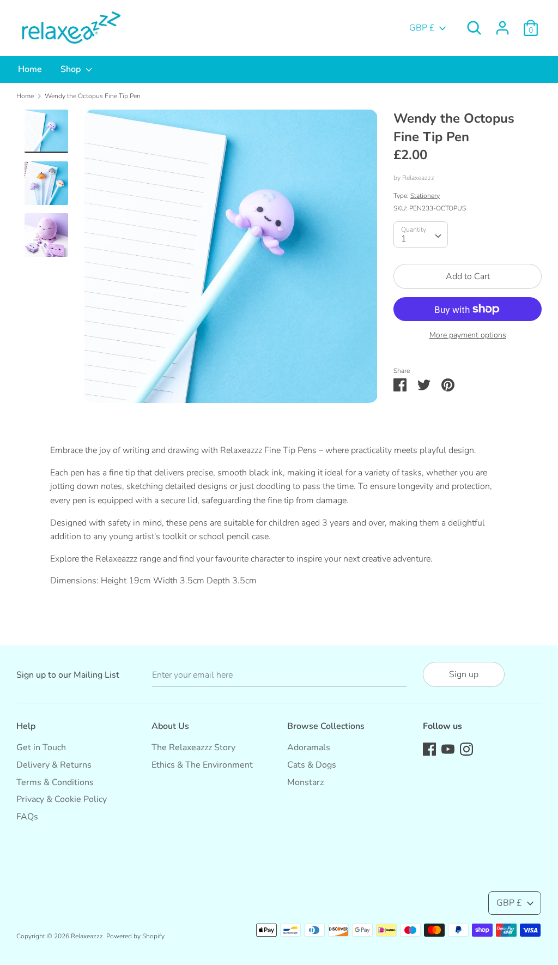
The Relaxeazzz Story (193, 747)
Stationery (425, 195)
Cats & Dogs (311, 765)
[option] (231, 260)
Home (30, 69)
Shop (71, 69)
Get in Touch (41, 747)
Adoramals (308, 747)
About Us (170, 726)
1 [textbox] (404, 239)
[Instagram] (466, 749)
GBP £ (422, 28)
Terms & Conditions (55, 782)
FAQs (27, 817)
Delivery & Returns (54, 765)
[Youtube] (447, 749)
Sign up (463, 674)
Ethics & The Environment (202, 765)
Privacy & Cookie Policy (61, 799)
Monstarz (305, 782)
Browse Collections (326, 726)
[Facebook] (429, 749)
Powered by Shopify (135, 936)
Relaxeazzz (418, 177)
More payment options (467, 335)
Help (25, 726)
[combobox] (420, 234)
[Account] (502, 23)
